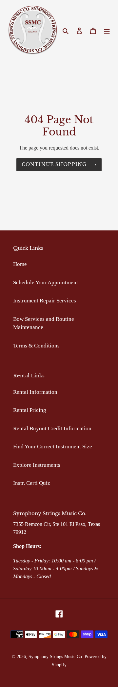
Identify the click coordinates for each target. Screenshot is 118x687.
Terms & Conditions (36, 346)
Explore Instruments (36, 465)
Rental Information (35, 392)
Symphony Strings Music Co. (56, 656)
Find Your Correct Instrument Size (52, 446)
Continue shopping (54, 164)
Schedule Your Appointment (45, 282)
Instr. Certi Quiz (31, 483)
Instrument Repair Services (44, 300)
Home (20, 264)
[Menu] (107, 30)
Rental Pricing (29, 410)
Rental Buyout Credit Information (52, 428)
